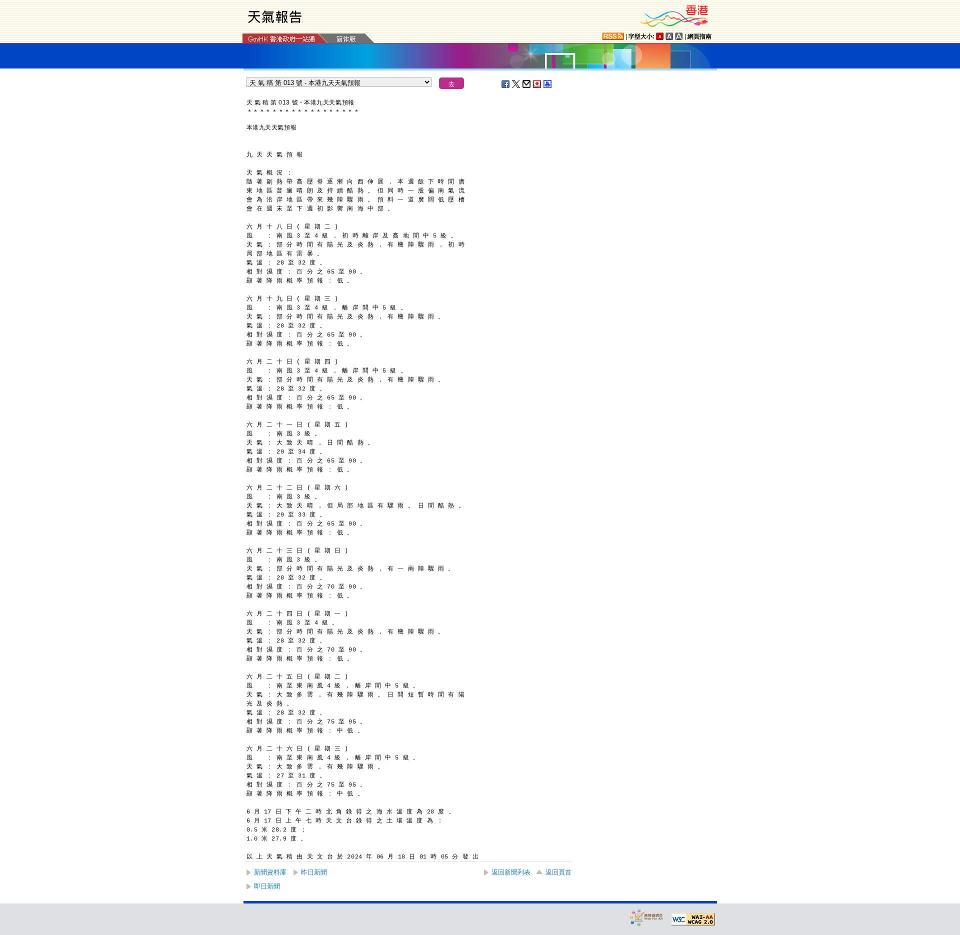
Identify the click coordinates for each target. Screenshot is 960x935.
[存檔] (537, 84)
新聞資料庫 (270, 872)
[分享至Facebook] (506, 84)
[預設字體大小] (660, 36)
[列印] (548, 84)
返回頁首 (559, 872)
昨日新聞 (314, 872)
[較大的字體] (670, 36)
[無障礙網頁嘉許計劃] (646, 917)
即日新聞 (267, 886)
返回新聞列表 (511, 872)
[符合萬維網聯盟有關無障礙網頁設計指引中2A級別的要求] (693, 919)
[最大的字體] (679, 36)
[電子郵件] (527, 84)
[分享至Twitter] (516, 84)
